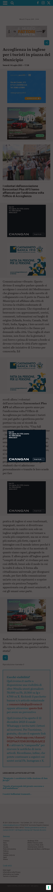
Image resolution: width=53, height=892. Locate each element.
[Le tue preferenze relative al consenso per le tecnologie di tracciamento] (48, 887)
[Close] (46, 430)
